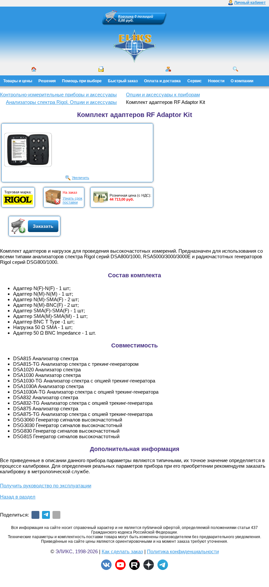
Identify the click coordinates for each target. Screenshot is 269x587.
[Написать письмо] (101, 69)
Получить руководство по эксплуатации (45, 485)
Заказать (43, 226)
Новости (216, 81)
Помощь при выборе (82, 81)
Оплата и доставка (162, 81)
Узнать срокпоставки (72, 200)
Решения (47, 81)
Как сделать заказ (122, 551)
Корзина (126, 16)
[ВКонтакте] (35, 515)
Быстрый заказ (123, 81)
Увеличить (80, 178)
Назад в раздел (17, 496)
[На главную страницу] (134, 46)
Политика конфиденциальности (183, 551)
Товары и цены (17, 81)
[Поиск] (235, 69)
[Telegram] (46, 515)
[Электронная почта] (56, 515)
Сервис (194, 81)
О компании (242, 81)
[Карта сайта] (168, 69)
